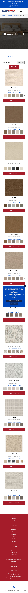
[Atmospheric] (14, 370)
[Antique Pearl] (14, 407)
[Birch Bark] (13, 424)
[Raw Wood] (12, 314)
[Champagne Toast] (9, 131)
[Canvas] (9, 168)
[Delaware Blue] (21, 95)
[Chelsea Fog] (17, 278)
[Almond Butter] (14, 443)
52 (16, 510)
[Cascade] (13, 278)
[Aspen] (14, 333)
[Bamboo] (9, 95)
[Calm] (17, 388)
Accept (10, 300)
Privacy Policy (19, 590)
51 (14, 510)
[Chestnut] (14, 187)
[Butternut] (21, 461)
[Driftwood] (17, 205)
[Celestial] (21, 388)
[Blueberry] (13, 461)
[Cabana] (9, 278)
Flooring (9, 15)
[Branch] (17, 461)
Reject (18, 300)
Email (15, 570)
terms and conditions (12, 295)
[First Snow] (21, 168)
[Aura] (14, 77)
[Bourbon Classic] (14, 114)
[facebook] (14, 587)
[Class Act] (13, 131)
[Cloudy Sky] (9, 205)
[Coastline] (13, 205)
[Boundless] (13, 95)
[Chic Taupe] (17, 95)
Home (3, 15)
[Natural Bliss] (21, 351)
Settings (14, 303)
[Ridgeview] (16, 314)
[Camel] (9, 351)
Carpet (16, 15)
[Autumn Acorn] (9, 424)
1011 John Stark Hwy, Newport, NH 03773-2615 (14, 2)
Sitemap (25, 590)
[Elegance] (17, 131)
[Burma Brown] (7, 314)
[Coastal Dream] (13, 351)
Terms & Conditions (11, 590)
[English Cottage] (21, 131)
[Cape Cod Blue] (13, 168)
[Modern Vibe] (17, 351)
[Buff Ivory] (14, 151)
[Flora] (21, 278)
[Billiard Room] (9, 461)
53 (18, 510)
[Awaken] (9, 388)
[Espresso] (17, 168)
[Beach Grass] (14, 260)
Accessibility (4, 590)
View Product (14, 100)
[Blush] (13, 388)
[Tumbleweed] (20, 314)
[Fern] (21, 205)
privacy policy (17, 294)
